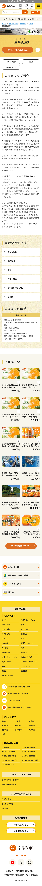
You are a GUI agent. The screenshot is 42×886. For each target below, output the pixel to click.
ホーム (4, 24)
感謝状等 (24, 671)
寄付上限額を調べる (9, 784)
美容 (3, 666)
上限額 (20, 8)
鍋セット (24, 652)
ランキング (12, 19)
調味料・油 (6, 652)
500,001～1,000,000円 (30, 760)
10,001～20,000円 (28, 747)
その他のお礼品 (7, 675)
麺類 (22, 648)
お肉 (22, 625)
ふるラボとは (6, 799)
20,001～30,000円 (8, 752)
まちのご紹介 (11, 62)
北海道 (17, 721)
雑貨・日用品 (6, 662)
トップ (4, 19)
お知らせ (5, 808)
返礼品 (31, 62)
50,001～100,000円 (9, 756)
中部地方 (18, 725)
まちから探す (13, 24)
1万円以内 (5, 747)
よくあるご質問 (7, 804)
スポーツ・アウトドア (29, 662)
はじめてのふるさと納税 (10, 780)
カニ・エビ (25, 629)
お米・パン (6, 625)
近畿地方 (23, 24)
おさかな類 (6, 634)
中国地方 (5, 730)
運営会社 (34, 875)
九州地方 (32, 730)
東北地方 (32, 721)
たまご (4, 638)
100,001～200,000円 (29, 756)
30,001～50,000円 (28, 752)
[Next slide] (40, 19)
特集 (37, 19)
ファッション (25, 666)
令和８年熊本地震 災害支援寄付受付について (21, 1)
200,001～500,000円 (9, 760)
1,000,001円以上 (8, 764)
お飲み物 (5, 643)
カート (31, 8)
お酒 (22, 638)
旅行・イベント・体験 (9, 657)
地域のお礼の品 (26, 657)
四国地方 (18, 730)
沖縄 (3, 734)
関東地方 (5, 725)
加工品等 (5, 648)
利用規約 (9, 871)
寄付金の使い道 (11, 67)
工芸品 (4, 671)
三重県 (31, 24)
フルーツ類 (6, 629)
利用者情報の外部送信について (16, 875)
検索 (25, 12)
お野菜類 (24, 634)
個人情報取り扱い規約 (24, 871)
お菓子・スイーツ (27, 643)
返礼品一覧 (22, 19)
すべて (4, 620)
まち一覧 (31, 19)
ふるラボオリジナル (28, 620)
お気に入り (26, 8)
